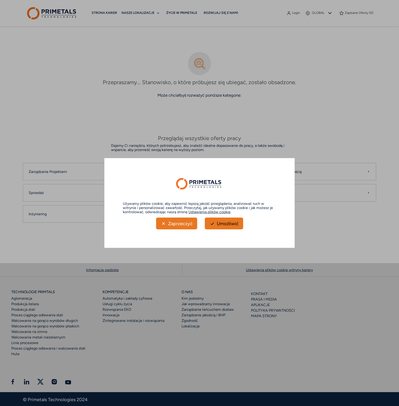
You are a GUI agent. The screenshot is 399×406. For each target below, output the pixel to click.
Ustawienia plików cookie (209, 211)
